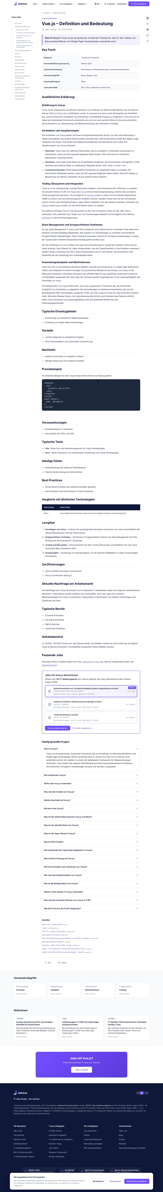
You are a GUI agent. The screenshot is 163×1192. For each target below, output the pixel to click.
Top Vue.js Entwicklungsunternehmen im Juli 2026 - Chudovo (66, 938)
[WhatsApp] (147, 35)
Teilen (60, 962)
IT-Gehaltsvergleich (22, 1148)
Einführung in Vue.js (22, 30)
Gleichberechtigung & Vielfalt (132, 1148)
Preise (86, 1135)
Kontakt (122, 1143)
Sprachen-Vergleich (57, 1135)
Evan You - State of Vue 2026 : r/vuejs (57, 945)
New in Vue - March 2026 (52, 924)
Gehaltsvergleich (49, 665)
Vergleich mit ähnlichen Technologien (22, 77)
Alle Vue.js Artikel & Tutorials (53, 942)
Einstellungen (115, 1181)
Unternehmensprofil (93, 1139)
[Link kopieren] (147, 41)
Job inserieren (90, 1131)
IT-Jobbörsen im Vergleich (61, 1139)
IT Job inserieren (138, 4)
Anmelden (111, 4)
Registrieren (122, 4)
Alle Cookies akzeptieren (137, 1181)
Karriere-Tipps (55, 1143)
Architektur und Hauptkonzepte (25, 33)
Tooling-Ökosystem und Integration (23, 36)
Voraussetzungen (20, 63)
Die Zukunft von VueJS (51, 935)
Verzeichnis (19, 1135)
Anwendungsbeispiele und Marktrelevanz (24, 46)
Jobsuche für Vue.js (91, 662)
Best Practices (19, 73)
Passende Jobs (20, 99)
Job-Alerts (53, 1148)
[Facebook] (147, 29)
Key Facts (18, 23)
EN (146, 1093)
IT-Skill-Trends (55, 1131)
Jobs (35, 4)
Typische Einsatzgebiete (23, 50)
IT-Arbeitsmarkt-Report (103, 1111)
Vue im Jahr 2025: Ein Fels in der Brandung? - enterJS (63, 952)
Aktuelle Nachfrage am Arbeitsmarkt (22, 88)
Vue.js (44, 928)
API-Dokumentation (93, 1148)
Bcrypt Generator (56, 1156)
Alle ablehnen (98, 1181)
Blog (121, 1135)
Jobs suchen (81, 1069)
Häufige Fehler (19, 69)
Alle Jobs (18, 1131)
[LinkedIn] (147, 18)
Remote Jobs (20, 1139)
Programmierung (59, 13)
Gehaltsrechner (20, 1143)
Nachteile (18, 57)
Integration (47, 218)
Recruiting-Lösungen (93, 1143)
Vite (83, 192)
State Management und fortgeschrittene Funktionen (24, 41)
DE (142, 1093)
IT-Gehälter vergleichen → (82, 728)
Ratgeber (81, 4)
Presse (122, 1139)
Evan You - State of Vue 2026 (53, 931)
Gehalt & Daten (48, 4)
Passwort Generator (58, 1152)
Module (90, 195)
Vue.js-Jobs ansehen (57, 728)
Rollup (58, 205)
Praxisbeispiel (19, 60)
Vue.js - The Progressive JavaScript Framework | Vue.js (63, 949)
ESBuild (45, 205)
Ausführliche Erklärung (22, 26)
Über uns (123, 1131)
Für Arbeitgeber (66, 4)
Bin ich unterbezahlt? (23, 1152)
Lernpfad (18, 81)
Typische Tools (20, 66)
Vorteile (17, 54)
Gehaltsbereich (20, 96)
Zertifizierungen (20, 84)
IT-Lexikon (46, 13)
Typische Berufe (20, 93)
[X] (147, 23)
